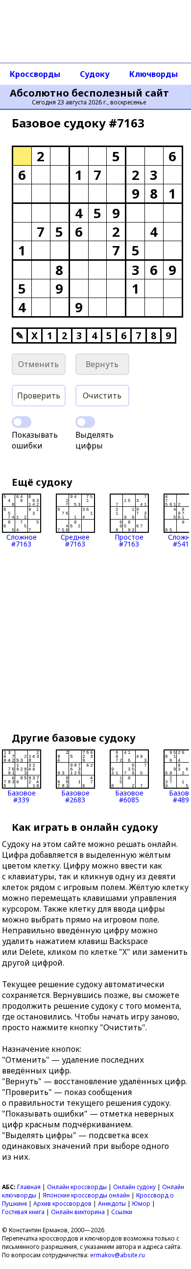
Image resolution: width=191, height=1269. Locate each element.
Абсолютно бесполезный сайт (89, 93)
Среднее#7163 (75, 539)
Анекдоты (112, 1203)
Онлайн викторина (78, 1212)
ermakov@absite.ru (117, 1255)
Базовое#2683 (75, 795)
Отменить (38, 364)
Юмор (141, 1203)
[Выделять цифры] (85, 422)
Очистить (102, 395)
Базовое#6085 (129, 795)
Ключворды (153, 74)
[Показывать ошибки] (21, 422)
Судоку (95, 74)
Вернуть (102, 364)
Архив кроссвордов (62, 1203)
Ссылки (121, 1212)
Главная (29, 1187)
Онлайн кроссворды (77, 1187)
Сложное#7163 (21, 539)
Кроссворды (35, 74)
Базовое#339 (21, 795)
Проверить (38, 395)
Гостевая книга (23, 1212)
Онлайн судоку (134, 1187)
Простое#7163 (129, 539)
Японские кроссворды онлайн (86, 1195)
